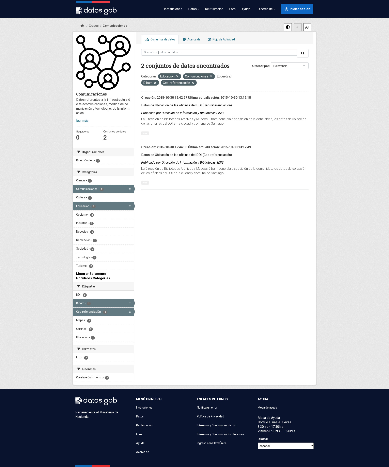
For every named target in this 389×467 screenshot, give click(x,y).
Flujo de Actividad (223, 39)
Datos (140, 416)
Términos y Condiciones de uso (216, 425)
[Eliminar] (177, 76)
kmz (145, 133)
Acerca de (193, 39)
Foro (232, 9)
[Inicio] (82, 26)
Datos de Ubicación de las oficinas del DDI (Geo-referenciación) (186, 105)
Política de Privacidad (210, 416)
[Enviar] (303, 53)
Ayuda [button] (246, 9)
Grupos (94, 26)
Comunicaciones (115, 26)
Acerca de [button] (266, 9)
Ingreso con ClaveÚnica (212, 443)
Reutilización (214, 9)
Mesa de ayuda (267, 407)
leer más (82, 121)
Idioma (262, 439)
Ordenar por (260, 66)
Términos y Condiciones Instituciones (220, 434)
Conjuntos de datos (162, 39)
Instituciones (173, 9)
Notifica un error (207, 407)
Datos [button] (192, 9)
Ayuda (140, 443)
